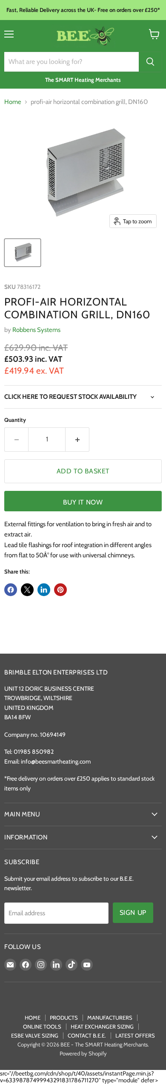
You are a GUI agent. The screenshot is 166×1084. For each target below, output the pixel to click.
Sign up (133, 912)
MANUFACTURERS (109, 1017)
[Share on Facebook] (10, 589)
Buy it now (83, 502)
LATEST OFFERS (135, 1035)
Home (12, 102)
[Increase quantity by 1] (77, 439)
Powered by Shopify (83, 1053)
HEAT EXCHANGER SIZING (102, 1026)
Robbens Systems (36, 330)
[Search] (150, 62)
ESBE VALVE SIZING (34, 1035)
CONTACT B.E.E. (87, 1035)
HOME (32, 1017)
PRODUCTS (64, 1017)
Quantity (15, 420)
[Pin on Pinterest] (60, 589)
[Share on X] (27, 589)
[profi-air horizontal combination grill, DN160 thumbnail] (22, 252)
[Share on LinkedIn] (43, 589)
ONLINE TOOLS (42, 1026)
